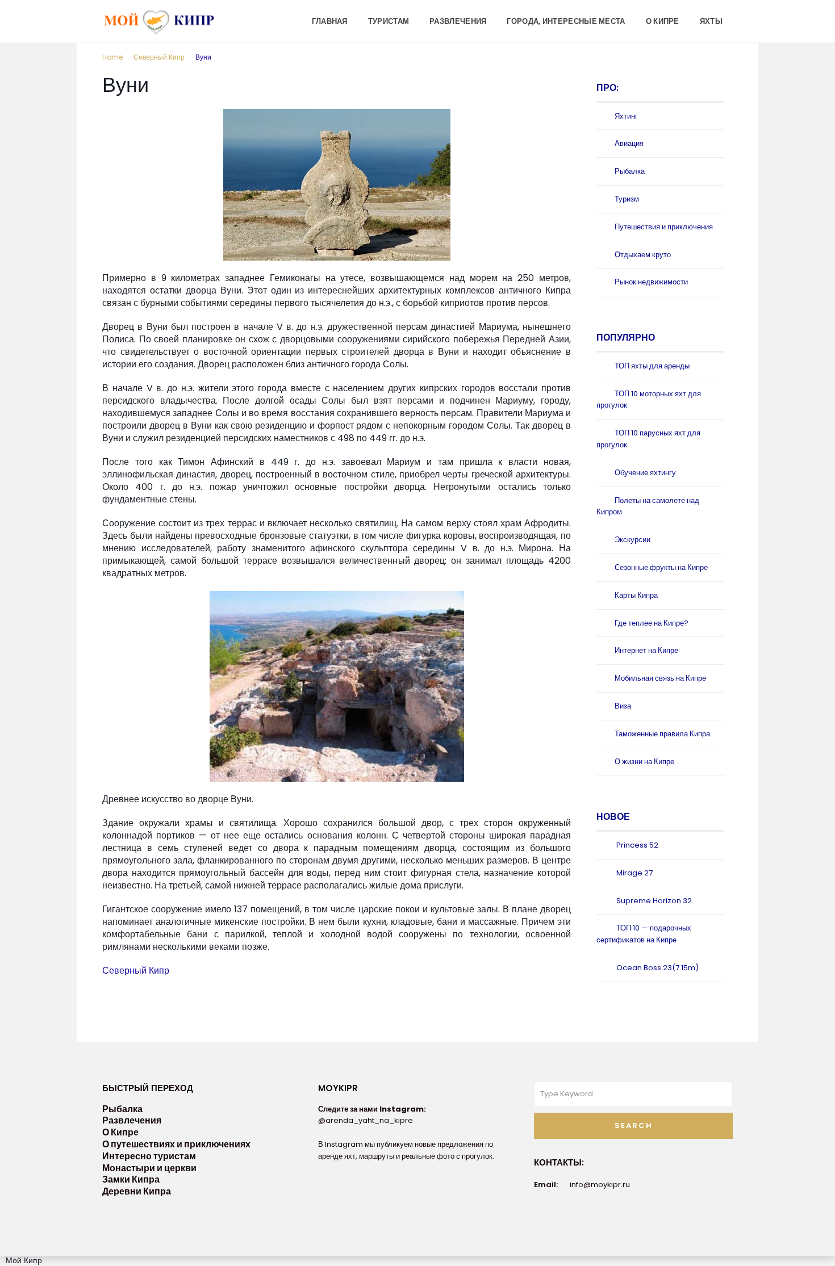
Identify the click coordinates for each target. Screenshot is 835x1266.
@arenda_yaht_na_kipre (365, 1120)
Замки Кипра (131, 1179)
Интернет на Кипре (646, 650)
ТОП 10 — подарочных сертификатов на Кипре (643, 934)
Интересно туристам (149, 1156)
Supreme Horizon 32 (654, 900)
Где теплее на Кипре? (651, 623)
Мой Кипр (24, 1260)
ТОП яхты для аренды (652, 365)
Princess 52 (637, 845)
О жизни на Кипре (644, 761)
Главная (330, 21)
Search (634, 1125)
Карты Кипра (636, 595)
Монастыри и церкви (149, 1168)
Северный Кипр (159, 57)
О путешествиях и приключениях (176, 1144)
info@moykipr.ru (600, 1184)
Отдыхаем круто (643, 254)
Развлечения (457, 21)
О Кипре (662, 21)
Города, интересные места (566, 21)
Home (112, 57)
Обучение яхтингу (645, 472)
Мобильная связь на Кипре (660, 678)
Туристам (388, 21)
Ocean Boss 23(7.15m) (657, 967)
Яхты (711, 21)
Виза (623, 706)
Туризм (627, 199)
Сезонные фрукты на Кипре (661, 567)
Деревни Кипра (136, 1191)
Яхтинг (626, 116)
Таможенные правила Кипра (662, 733)
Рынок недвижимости (651, 281)
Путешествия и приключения (664, 226)
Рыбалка (630, 171)
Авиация (629, 143)
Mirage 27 (634, 872)
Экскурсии (632, 539)
